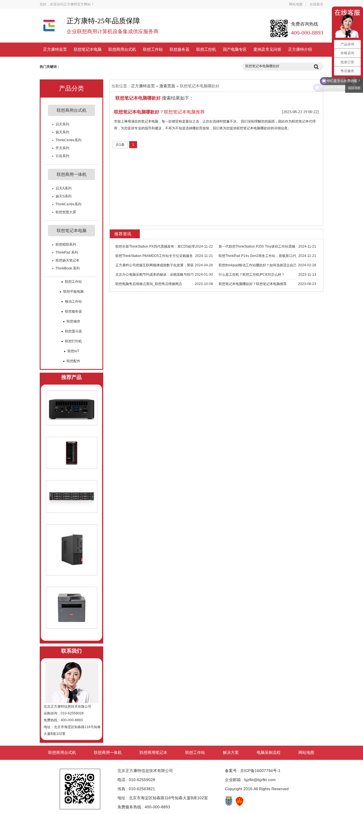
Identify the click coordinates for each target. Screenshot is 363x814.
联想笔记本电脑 (88, 49)
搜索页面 (167, 86)
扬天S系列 (63, 196)
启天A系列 (63, 188)
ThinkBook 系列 (68, 268)
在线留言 (316, 4)
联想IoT (73, 351)
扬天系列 (62, 132)
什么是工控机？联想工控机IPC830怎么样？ (252, 275)
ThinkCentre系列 (68, 140)
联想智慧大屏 (66, 212)
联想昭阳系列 (66, 244)
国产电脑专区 (235, 49)
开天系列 (62, 148)
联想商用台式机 (122, 49)
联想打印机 (73, 341)
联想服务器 (179, 49)
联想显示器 (73, 331)
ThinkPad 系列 (67, 252)
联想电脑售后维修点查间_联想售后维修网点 (148, 284)
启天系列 (62, 124)
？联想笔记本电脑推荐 (159, 111)
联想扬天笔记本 (67, 260)
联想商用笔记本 (153, 752)
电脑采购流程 (268, 752)
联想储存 (73, 321)
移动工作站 (73, 301)
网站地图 (296, 4)
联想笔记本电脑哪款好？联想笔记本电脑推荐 (253, 284)
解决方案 (231, 752)
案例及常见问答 (267, 49)
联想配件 (73, 361)
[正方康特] (49, 28)
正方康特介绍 (300, 49)
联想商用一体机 (108, 752)
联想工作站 (153, 49)
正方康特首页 (55, 49)
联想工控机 (206, 49)
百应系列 (62, 156)
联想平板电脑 (73, 292)
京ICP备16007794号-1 (260, 770)
